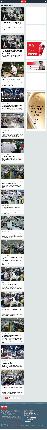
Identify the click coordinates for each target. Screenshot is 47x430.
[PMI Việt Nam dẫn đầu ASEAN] (12, 274)
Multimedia (19, 427)
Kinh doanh (3, 425)
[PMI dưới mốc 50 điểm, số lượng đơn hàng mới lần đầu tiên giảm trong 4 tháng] (12, 42)
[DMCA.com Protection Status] (29, 421)
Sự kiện (23, 403)
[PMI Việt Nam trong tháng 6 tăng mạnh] (12, 223)
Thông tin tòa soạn (38, 403)
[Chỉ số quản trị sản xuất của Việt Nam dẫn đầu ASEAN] (12, 299)
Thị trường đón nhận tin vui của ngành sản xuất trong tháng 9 (12, 23)
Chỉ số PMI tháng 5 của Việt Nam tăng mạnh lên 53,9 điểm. (11, 362)
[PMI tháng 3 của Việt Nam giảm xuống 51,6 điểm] (12, 377)
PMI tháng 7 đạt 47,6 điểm (8, 156)
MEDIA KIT (8, 403)
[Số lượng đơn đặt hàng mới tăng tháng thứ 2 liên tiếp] (12, 69)
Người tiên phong (16, 425)
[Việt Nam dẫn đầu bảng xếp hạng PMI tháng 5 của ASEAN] (12, 325)
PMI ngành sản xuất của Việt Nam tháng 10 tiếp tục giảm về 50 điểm (12, 182)
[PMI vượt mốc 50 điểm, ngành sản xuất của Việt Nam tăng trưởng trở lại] (12, 95)
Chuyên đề (23, 425)
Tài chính (28, 425)
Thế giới (3, 427)
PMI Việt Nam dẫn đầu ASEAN (9, 284)
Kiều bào (7, 427)
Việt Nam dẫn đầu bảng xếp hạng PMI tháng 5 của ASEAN (11, 336)
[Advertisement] (36, 81)
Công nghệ (9, 425)
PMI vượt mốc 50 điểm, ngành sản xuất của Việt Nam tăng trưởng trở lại (12, 106)
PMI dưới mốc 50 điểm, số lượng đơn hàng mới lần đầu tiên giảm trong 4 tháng (12, 51)
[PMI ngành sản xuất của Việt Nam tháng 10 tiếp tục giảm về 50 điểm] (12, 172)
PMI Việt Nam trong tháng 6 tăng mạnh (12, 233)
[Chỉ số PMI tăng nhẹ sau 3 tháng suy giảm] (12, 120)
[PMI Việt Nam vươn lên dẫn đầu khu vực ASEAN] (12, 247)
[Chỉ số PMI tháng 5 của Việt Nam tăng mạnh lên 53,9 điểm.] (12, 352)
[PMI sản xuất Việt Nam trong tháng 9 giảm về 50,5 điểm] (12, 197)
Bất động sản (34, 425)
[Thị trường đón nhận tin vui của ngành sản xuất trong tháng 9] (12, 14)
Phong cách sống (41, 425)
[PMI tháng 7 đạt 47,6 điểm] (12, 146)
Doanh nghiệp (13, 427)
